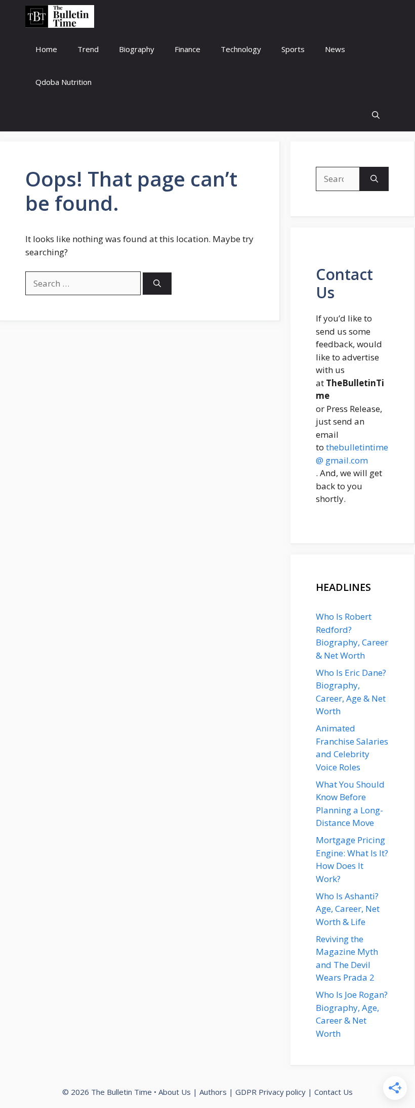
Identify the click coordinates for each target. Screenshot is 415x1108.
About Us (174, 1092)
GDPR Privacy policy (270, 1092)
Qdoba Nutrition (63, 82)
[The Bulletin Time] (59, 16)
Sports (293, 49)
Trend (88, 49)
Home (46, 49)
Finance (187, 49)
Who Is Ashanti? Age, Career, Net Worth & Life (348, 909)
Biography (136, 49)
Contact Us (333, 1092)
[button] (376, 115)
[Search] (157, 283)
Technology (241, 49)
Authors (213, 1092)
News (335, 49)
